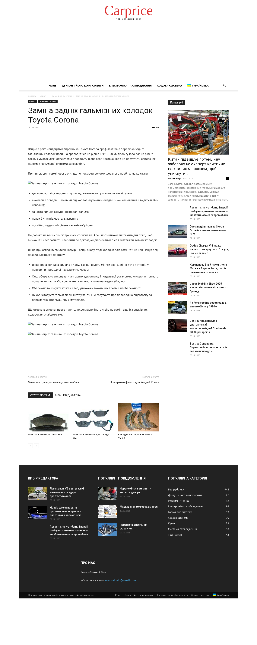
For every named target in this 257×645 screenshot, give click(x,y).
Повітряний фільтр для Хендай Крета (134, 382)
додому (32, 95)
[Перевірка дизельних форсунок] (107, 529)
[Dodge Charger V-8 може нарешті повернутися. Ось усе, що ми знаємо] (177, 250)
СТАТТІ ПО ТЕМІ (40, 395)
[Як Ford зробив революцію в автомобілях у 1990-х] (177, 307)
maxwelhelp (174, 178)
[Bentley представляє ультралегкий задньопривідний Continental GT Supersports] (177, 325)
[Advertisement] (128, 52)
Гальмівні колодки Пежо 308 (45, 434)
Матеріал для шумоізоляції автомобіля (53, 382)
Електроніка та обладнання (130, 85)
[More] (67, 136)
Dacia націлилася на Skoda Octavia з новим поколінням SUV (208, 230)
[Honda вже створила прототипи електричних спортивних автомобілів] (37, 512)
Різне (52, 85)
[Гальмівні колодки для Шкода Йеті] (93, 417)
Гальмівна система (61, 95)
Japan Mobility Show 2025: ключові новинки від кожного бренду (209, 287)
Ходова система (169, 85)
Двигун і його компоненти (83, 85)
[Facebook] (32, 136)
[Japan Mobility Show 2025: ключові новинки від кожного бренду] (177, 288)
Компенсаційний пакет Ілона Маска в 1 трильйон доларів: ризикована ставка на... (208, 268)
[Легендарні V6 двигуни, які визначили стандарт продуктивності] (37, 493)
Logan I (43, 95)
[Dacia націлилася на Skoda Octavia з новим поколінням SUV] (177, 231)
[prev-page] (30, 446)
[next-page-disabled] (36, 446)
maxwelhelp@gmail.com (120, 580)
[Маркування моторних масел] (107, 511)
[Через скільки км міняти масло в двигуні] (107, 493)
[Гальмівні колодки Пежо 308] (48, 417)
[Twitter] (40, 136)
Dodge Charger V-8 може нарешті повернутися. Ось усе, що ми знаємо (209, 249)
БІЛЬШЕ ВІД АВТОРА (68, 395)
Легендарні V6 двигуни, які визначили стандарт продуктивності (67, 492)
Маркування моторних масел (139, 506)
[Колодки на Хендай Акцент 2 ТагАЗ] (138, 417)
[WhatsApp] (58, 136)
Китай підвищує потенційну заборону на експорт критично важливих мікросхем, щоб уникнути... (196, 166)
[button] (224, 86)
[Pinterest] (49, 136)
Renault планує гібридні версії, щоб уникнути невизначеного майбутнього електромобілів (209, 211)
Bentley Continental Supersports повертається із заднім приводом (208, 347)
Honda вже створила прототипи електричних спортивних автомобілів (65, 511)
